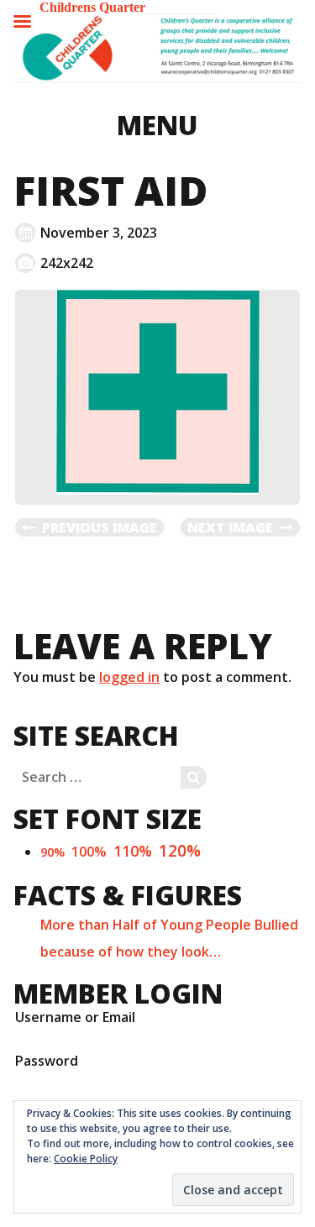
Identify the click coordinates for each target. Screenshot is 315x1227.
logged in (129, 677)
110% (132, 851)
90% (52, 852)
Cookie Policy (86, 1158)
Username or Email (75, 1017)
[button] (157, 48)
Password (46, 1060)
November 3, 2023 (98, 232)
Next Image (230, 527)
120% (180, 850)
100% (89, 851)
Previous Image (99, 527)
